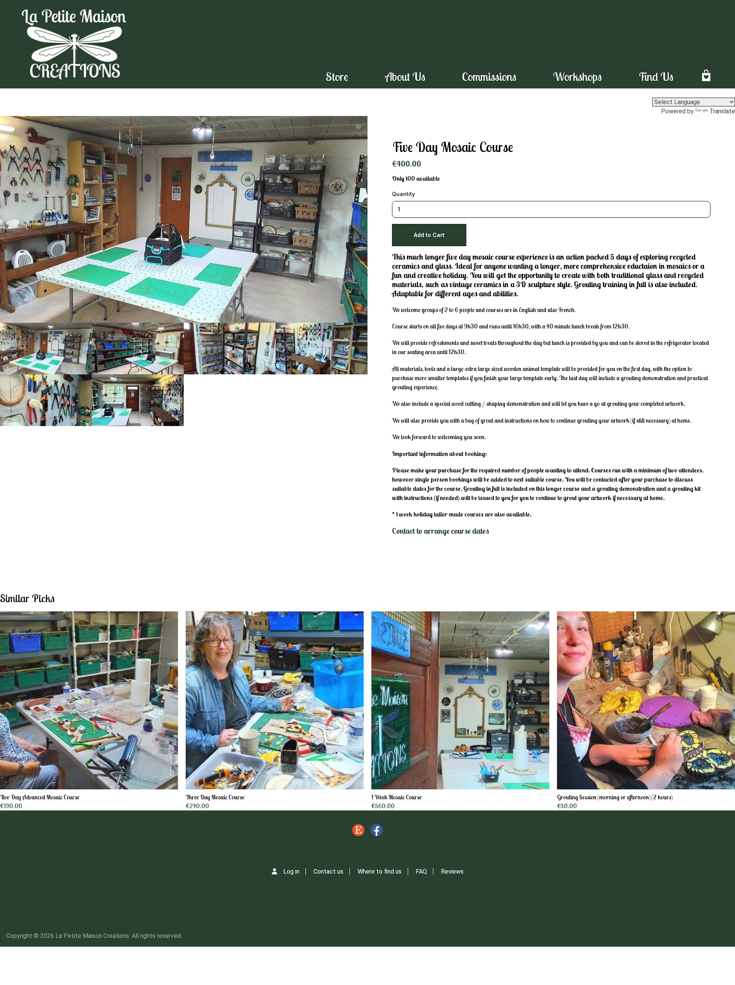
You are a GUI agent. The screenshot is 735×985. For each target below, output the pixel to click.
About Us (405, 76)
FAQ (421, 871)
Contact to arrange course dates (440, 531)
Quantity (403, 194)
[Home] (73, 44)
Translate (722, 111)
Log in (291, 871)
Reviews (452, 871)
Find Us (656, 76)
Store (337, 76)
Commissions (489, 76)
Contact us (328, 871)
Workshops (577, 76)
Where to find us (380, 871)
